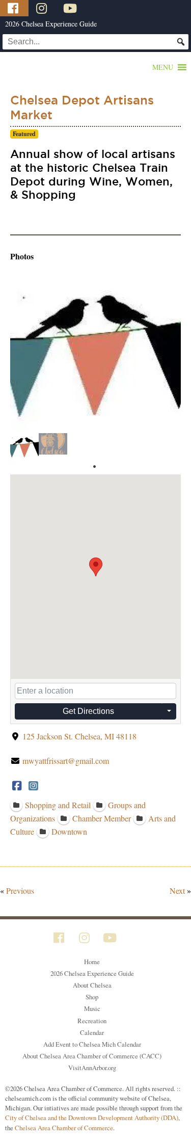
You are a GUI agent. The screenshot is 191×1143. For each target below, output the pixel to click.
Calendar (92, 1032)
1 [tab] (94, 467)
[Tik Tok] (98, 8)
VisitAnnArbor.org (92, 1067)
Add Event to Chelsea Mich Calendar (92, 1044)
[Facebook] (14, 8)
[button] (162, 67)
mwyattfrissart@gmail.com (65, 760)
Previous (20, 890)
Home (92, 961)
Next (177, 890)
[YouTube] (71, 8)
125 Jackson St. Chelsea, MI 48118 (79, 736)
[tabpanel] (24, 446)
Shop (92, 996)
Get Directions (88, 711)
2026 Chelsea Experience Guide (51, 24)
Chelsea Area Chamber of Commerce (64, 1127)
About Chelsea (92, 985)
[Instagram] (43, 8)
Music (92, 1008)
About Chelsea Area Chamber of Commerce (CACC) (91, 1055)
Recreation (91, 1020)
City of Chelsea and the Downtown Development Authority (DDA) (91, 1117)
